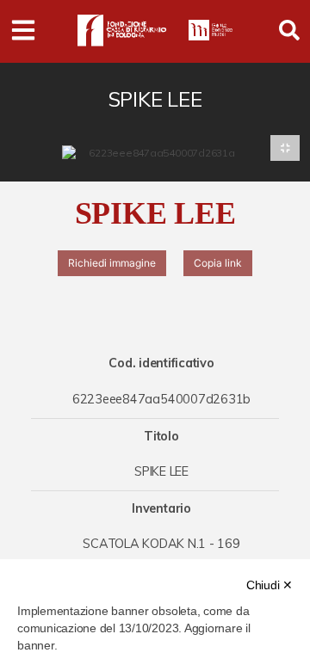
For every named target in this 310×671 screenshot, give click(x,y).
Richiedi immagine (112, 262)
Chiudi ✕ (269, 585)
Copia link (218, 262)
